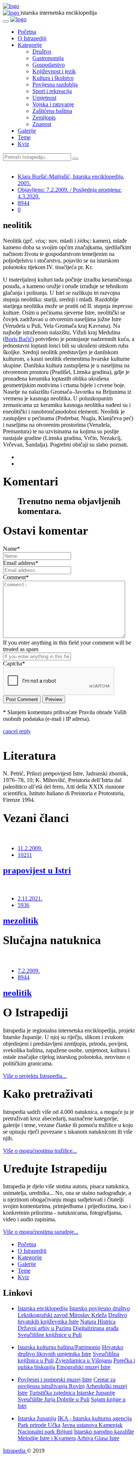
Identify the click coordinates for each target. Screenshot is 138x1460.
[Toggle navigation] (6, 21)
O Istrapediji (32, 38)
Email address (20, 563)
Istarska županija (37, 1418)
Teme (24, 137)
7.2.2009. (29, 971)
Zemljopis (44, 117)
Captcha (14, 663)
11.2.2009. (30, 848)
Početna (27, 32)
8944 (23, 203)
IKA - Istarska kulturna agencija (95, 1418)
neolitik (17, 993)
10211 (25, 855)
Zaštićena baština (52, 111)
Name (11, 549)
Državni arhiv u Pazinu (44, 1328)
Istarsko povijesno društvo (99, 1308)
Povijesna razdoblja (55, 84)
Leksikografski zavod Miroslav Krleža (62, 1315)
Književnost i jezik (54, 71)
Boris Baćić (18, 339)
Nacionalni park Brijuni (45, 1431)
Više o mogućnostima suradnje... (40, 1232)
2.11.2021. (30, 898)
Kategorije (30, 45)
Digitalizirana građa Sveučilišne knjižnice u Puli (68, 1331)
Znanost (41, 124)
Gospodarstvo (48, 65)
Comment (16, 577)
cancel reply (17, 731)
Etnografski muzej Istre (83, 1367)
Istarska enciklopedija (43, 1308)
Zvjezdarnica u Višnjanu (83, 1360)
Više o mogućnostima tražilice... (40, 1151)
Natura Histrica (98, 1321)
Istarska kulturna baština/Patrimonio (59, 1347)
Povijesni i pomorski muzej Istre (55, 1379)
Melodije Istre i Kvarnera (47, 1438)
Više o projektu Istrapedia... (35, 1076)
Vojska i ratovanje (53, 104)
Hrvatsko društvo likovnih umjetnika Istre (70, 1350)
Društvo (41, 51)
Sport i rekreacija (52, 91)
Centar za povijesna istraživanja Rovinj (67, 1382)
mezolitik (20, 920)
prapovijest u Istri (37, 870)
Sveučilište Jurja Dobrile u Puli (53, 1399)
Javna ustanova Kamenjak (92, 1425)
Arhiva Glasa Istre (98, 1438)
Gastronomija (48, 58)
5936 (23, 905)
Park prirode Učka (39, 1425)
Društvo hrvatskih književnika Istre (72, 1318)
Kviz (23, 144)
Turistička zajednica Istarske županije (72, 1393)
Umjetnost (44, 98)
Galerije (27, 131)
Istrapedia (15, 1451)
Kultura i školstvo (53, 78)
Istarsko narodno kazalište (104, 1431)
